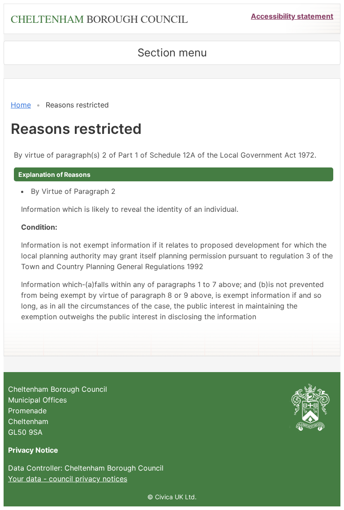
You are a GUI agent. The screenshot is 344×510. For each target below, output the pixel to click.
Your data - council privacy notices (67, 478)
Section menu (172, 52)
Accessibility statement (292, 16)
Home (21, 104)
